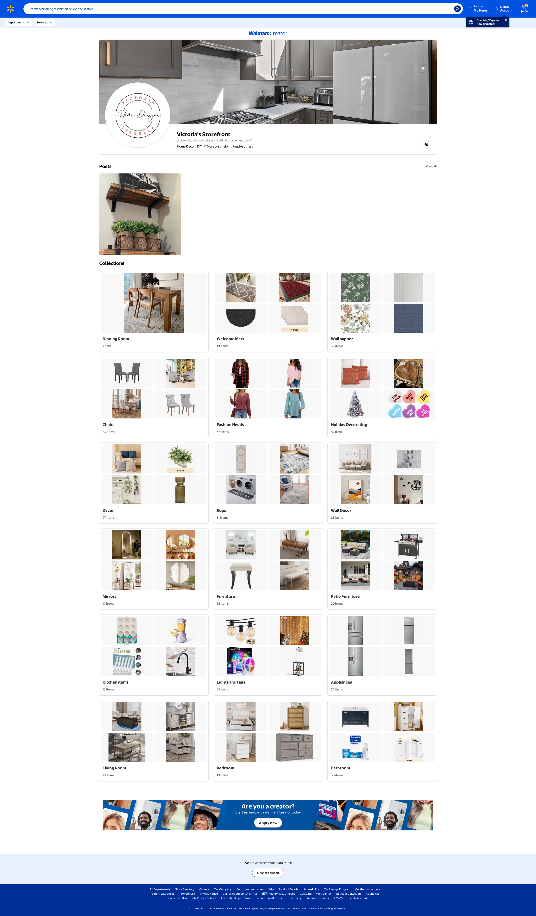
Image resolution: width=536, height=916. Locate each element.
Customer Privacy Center (315, 893)
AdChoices (372, 893)
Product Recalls (288, 889)
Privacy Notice (209, 893)
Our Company (223, 889)
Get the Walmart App (368, 889)
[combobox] (243, 8)
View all (431, 166)
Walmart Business (318, 898)
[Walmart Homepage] (10, 8)
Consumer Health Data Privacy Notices (192, 898)
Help (271, 889)
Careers (204, 889)
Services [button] (42, 22)
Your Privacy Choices (282, 893)
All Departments (160, 889)
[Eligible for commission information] (251, 140)
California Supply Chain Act (240, 893)
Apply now (268, 823)
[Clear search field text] (448, 8)
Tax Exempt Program (337, 889)
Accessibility (311, 889)
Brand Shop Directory (270, 898)
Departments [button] (16, 22)
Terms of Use (187, 893)
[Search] (457, 8)
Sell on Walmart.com (250, 889)
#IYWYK (338, 898)
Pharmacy (295, 898)
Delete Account (358, 898)
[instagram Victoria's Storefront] (427, 144)
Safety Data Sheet (163, 893)
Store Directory (184, 889)
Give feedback (268, 873)
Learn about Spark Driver (236, 898)
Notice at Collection (348, 893)
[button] (478, 8)
